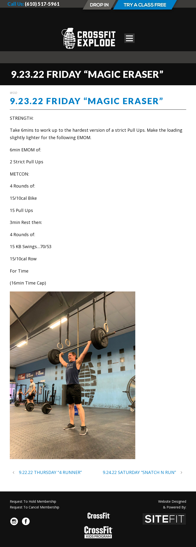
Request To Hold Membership (33, 501)
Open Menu (129, 38)
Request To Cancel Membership (34, 507)
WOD (13, 93)
